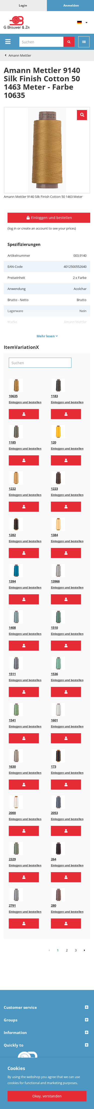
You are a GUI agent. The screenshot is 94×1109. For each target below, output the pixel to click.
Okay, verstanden (47, 1096)
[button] (24, 414)
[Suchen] (68, 42)
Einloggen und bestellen (25, 402)
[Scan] (83, 41)
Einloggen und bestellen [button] (51, 217)
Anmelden (71, 5)
